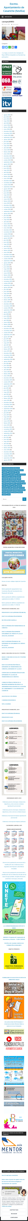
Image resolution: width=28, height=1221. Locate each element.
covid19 (4, 481)
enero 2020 (7, 277)
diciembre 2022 (8, 205)
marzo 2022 (7, 223)
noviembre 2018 (8, 306)
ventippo (20, 492)
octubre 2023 (7, 184)
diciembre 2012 (8, 452)
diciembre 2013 (8, 427)
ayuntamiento (12, 470)
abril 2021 (6, 246)
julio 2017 (6, 339)
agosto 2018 (7, 312)
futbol (4, 485)
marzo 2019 (7, 297)
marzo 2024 (7, 174)
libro (14, 485)
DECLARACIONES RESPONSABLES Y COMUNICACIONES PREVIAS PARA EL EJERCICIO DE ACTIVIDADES (14, 1024)
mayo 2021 (6, 244)
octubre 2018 (7, 308)
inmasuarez (15, 24)
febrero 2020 (7, 275)
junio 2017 (6, 341)
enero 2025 (7, 154)
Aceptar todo (14, 1210)
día (10, 483)
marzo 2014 (7, 421)
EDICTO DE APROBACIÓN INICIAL (11, 713)
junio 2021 (6, 242)
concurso (5, 479)
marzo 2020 (7, 273)
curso (15, 481)
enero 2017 (6, 351)
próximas (15, 487)
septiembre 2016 (8, 359)
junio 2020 (6, 267)
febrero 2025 (7, 152)
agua (11, 468)
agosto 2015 (7, 386)
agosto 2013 (7, 435)
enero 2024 (7, 178)
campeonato (11, 472)
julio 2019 (6, 289)
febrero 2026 (7, 127)
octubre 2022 (7, 209)
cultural (10, 481)
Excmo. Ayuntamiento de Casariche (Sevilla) (14, 7)
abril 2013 (6, 443)
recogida (21, 487)
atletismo (4, 470)
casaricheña (12, 474)
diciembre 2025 (8, 131)
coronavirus (12, 479)
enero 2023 (7, 203)
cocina (12, 476)
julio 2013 (6, 437)
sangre (15, 490)
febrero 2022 (7, 226)
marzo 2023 (7, 199)
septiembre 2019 (8, 285)
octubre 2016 (7, 357)
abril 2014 (6, 419)
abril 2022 (6, 221)
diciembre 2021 (8, 230)
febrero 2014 (7, 423)
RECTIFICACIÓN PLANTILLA (9, 620)
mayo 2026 (7, 121)
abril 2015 (6, 394)
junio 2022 (6, 217)
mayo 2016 (6, 367)
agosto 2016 (7, 361)
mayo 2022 (6, 219)
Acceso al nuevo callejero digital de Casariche (14, 581)
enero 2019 (6, 302)
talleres (9, 492)
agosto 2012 (7, 460)
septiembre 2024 (8, 162)
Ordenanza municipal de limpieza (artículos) (14, 821)
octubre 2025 (7, 135)
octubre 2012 (7, 456)
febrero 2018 (7, 324)
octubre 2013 (7, 431)
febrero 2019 (7, 299)
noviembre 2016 (8, 355)
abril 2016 (6, 369)
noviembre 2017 (8, 330)
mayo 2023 (6, 195)
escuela (19, 483)
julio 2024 (6, 166)
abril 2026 (6, 123)
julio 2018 (6, 314)
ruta (11, 490)
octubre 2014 (7, 406)
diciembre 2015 (8, 378)
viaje (9, 494)
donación (5, 483)
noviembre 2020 (8, 256)
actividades (5, 468)
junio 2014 (6, 415)
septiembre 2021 (8, 236)
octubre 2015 (7, 382)
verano (4, 494)
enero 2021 (6, 252)
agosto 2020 (7, 263)
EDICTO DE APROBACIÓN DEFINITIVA (12, 616)
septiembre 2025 (8, 137)
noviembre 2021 (8, 232)
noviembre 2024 (8, 158)
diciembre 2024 (8, 156)
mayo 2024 (7, 170)
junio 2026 (6, 119)
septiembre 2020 (8, 260)
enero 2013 (6, 449)
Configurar (14, 1217)
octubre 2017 (7, 332)
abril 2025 (6, 147)
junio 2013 (6, 439)
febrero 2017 (7, 349)
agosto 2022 (7, 213)
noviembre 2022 (8, 207)
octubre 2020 (7, 258)
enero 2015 (6, 400)
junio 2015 (6, 390)
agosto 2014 (7, 410)
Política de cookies (6, 1206)
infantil (9, 485)
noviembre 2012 (8, 454)
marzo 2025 (7, 150)
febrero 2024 (7, 176)
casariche (5, 474)
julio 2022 (6, 215)
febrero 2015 (7, 398)
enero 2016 (6, 375)
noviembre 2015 (8, 380)
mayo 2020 (7, 269)
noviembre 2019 (8, 281)
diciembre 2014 (8, 402)
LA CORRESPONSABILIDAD (10, 926)
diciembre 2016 (8, 353)
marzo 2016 (7, 371)
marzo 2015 (7, 396)
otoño (10, 487)
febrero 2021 (7, 250)
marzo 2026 (7, 125)
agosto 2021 (7, 238)
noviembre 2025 (8, 133)
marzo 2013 (7, 445)
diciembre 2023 (8, 180)
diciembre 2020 (8, 254)
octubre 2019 (7, 283)
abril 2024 (6, 172)
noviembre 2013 (8, 429)
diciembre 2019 (8, 279)
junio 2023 (6, 193)
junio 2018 (6, 316)
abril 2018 (6, 320)
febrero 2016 (7, 373)
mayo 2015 (6, 392)
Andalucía (16, 468)
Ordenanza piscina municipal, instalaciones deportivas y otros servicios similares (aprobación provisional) (14, 804)
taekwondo (22, 490)
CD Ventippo (5, 476)
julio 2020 (6, 265)
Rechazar (14, 1213)
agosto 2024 (7, 164)
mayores (19, 485)
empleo (14, 483)
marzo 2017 (7, 347)
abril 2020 (6, 271)
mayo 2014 (6, 417)
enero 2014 (6, 425)
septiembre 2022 (8, 211)
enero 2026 (7, 129)
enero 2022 (7, 228)
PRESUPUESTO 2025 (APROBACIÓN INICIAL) (14, 612)
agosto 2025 (7, 139)
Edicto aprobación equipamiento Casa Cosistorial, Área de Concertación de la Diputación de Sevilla (12, 591)
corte (19, 479)
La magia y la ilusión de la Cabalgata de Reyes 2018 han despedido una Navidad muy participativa (13, 55)
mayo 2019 (6, 293)
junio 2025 (6, 143)
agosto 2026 (7, 115)
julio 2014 (6, 412)
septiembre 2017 (8, 334)
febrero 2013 (7, 447)
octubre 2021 (7, 234)
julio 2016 (6, 363)
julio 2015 (6, 388)
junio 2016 (6, 365)
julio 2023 (6, 191)
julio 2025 (6, 141)
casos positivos (21, 474)
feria (24, 483)
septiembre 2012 (8, 458)
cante (17, 472)
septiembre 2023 (8, 186)
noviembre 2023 (8, 182)
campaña (4, 472)
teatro (14, 492)
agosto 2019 (7, 287)
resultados (5, 490)
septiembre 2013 (8, 433)
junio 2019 (6, 291)
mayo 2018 (6, 318)
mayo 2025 (7, 145)
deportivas (21, 481)
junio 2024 (6, 168)
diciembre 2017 (8, 328)
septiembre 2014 (8, 408)
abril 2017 (6, 345)
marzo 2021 (7, 248)
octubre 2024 (7, 160)
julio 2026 (6, 117)
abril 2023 (6, 197)
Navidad (4, 487)
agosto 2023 (7, 189)
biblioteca (20, 470)
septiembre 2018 (8, 310)
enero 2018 (6, 326)
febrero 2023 (7, 201)
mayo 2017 (6, 343)
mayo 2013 (6, 441)
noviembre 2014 (8, 404)
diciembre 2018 (8, 304)
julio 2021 (6, 240)
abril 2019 (6, 295)
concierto (17, 476)
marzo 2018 (7, 322)
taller (4, 492)
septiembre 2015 (8, 384)
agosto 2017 (7, 336)
